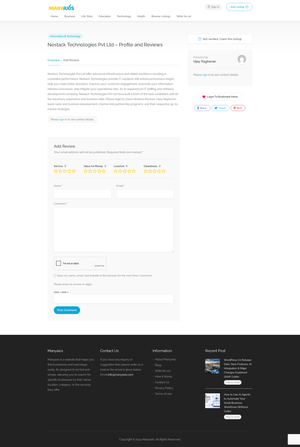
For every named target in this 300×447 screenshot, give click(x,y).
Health (141, 16)
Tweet (222, 108)
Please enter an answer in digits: (73, 284)
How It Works (163, 376)
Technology (124, 16)
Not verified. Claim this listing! (222, 39)
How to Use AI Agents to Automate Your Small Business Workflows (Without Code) (237, 403)
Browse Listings (161, 16)
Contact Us (162, 382)
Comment (61, 204)
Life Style (87, 16)
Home (54, 16)
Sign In (215, 7)
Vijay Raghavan (204, 61)
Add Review (71, 60)
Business (69, 16)
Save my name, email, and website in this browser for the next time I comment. (104, 275)
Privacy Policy (164, 388)
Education (105, 16)
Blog (158, 365)
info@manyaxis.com (120, 374)
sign (62, 119)
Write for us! (184, 16)
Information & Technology (65, 36)
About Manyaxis (165, 359)
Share (203, 108)
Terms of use (163, 393)
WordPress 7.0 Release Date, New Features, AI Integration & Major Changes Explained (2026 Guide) (238, 368)
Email (120, 186)
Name (58, 186)
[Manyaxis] (61, 7)
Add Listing (238, 7)
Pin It (239, 108)
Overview (54, 60)
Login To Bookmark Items (222, 96)
